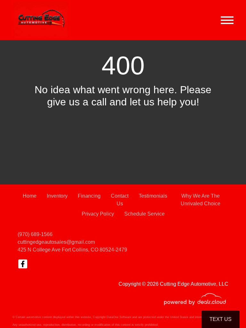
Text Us (220, 319)
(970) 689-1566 (35, 234)
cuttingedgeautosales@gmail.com (56, 242)
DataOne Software (119, 317)
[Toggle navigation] (227, 20)
